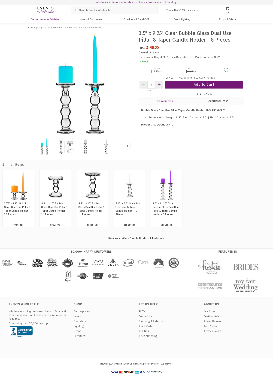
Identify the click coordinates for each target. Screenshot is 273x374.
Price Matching (148, 335)
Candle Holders (54, 27)
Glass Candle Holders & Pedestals (84, 27)
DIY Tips (144, 331)
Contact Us (145, 316)
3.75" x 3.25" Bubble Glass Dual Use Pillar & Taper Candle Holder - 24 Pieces (17, 209)
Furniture (79, 335)
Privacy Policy (212, 331)
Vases (91, 19)
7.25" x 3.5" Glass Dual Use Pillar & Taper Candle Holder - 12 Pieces (128, 209)
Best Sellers (211, 326)
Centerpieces (45, 19)
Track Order (146, 326)
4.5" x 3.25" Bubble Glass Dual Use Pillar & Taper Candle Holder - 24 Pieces (54, 209)
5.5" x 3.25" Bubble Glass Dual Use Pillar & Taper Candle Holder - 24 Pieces (91, 209)
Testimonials (211, 316)
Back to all (136, 238)
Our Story (210, 311)
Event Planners (213, 321)
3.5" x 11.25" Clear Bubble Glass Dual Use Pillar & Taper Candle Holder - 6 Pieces (166, 209)
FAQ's (142, 311)
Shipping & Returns (151, 321)
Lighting (182, 19)
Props (227, 19)
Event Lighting (35, 27)
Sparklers (136, 19)
